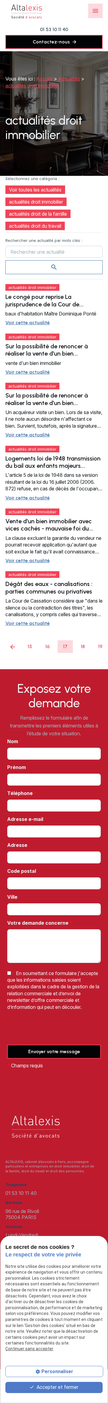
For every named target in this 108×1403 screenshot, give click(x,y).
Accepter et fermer (56, 1387)
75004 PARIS (22, 1214)
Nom (14, 741)
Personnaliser (57, 1371)
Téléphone (22, 793)
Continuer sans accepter (29, 1348)
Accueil (44, 79)
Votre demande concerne (39, 923)
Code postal (21, 871)
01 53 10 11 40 (54, 29)
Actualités (69, 79)
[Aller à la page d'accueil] (26, 10)
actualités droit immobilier (32, 86)
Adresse (17, 845)
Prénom (16, 767)
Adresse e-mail (27, 819)
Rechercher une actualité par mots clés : (43, 240)
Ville (12, 897)
